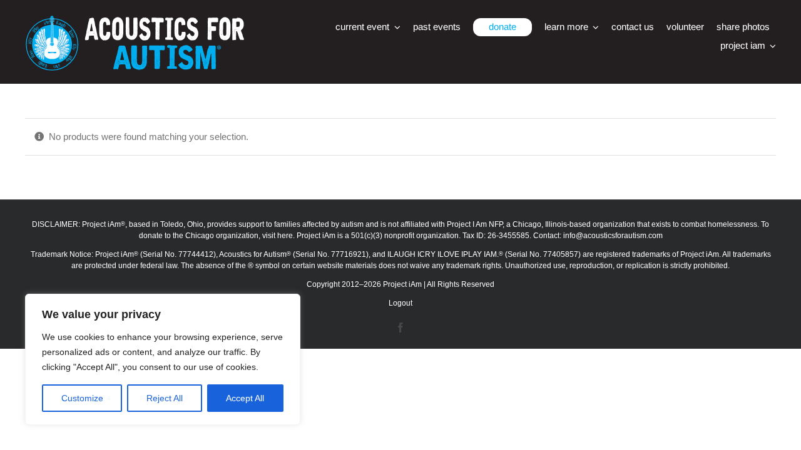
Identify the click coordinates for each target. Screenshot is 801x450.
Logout (400, 303)
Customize (82, 398)
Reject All (164, 398)
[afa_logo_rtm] (134, 20)
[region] (162, 359)
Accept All (245, 398)
